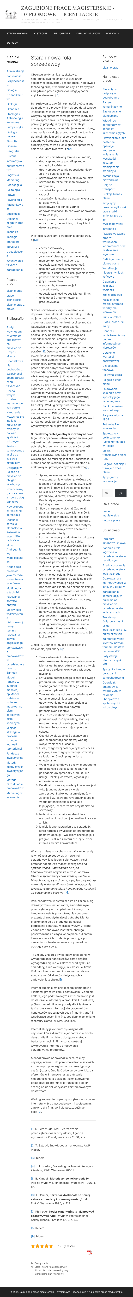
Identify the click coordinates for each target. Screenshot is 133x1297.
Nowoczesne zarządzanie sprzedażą (14, 510)
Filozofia (11, 141)
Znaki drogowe (112, 294)
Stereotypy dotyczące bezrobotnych (112, 93)
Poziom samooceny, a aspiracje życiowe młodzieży (15, 454)
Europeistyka (14, 127)
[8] (62, 979)
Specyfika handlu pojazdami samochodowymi (114, 673)
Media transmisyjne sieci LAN (114, 455)
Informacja (109, 228)
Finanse (11, 146)
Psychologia (14, 199)
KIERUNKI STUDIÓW (88, 33)
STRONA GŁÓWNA (17, 33)
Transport (12, 241)
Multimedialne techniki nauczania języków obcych (14, 597)
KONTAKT (12, 43)
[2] (70, 149)
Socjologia (13, 213)
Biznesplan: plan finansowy (49, 1273)
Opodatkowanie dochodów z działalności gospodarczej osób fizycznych (15, 374)
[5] (87, 467)
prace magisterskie (112, 1291)
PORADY (111, 33)
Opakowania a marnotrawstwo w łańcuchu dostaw (114, 582)
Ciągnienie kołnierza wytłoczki (109, 286)
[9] (39, 1111)
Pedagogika (14, 185)
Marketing (12, 180)
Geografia (12, 151)
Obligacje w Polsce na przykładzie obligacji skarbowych (14, 476)
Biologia (11, 90)
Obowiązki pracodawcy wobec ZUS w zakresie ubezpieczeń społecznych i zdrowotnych (112, 695)
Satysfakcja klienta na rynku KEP (113, 660)
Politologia (13, 190)
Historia (11, 156)
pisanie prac (14, 290)
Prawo (10, 194)
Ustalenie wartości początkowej (111, 356)
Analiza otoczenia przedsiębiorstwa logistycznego (114, 569)
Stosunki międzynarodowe (15, 223)
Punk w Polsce (112, 317)
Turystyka (12, 246)
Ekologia (11, 104)
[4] (43, 351)
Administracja (15, 71)
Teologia (12, 237)
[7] (66, 892)
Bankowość (13, 76)
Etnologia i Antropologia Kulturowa (14, 118)
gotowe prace (111, 520)
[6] (61, 649)
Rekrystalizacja (112, 374)
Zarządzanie (41, 1263)
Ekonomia (12, 109)
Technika (12, 232)
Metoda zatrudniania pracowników (15, 784)
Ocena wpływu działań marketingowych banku (14, 399)
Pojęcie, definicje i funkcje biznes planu (114, 468)
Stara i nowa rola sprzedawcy (51, 1266)
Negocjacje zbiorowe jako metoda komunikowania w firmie (15, 575)
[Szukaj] (121, 493)
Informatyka (14, 161)
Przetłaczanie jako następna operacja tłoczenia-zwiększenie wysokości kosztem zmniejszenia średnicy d (114, 154)
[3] (36, 239)
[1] (58, 95)
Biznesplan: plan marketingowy (51, 1270)
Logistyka (12, 175)
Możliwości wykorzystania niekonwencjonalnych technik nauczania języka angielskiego (15, 626)
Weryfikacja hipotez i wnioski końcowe (113, 272)
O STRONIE (40, 33)
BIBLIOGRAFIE (62, 33)
